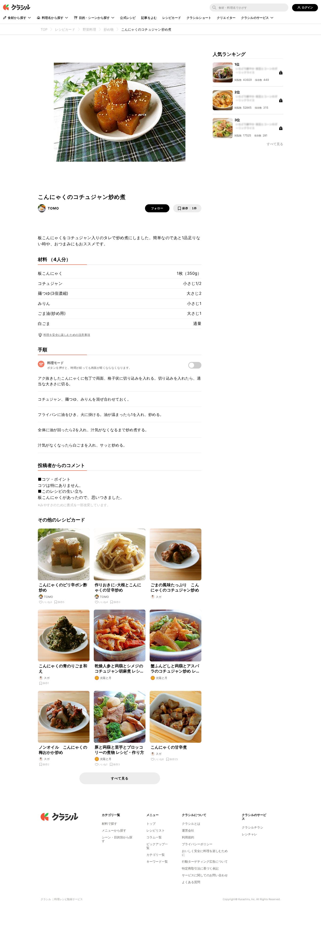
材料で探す (109, 823)
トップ (151, 823)
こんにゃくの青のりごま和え (63, 668)
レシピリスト (155, 830)
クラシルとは (191, 823)
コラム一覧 (154, 837)
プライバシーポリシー (197, 844)
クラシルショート (199, 18)
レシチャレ (249, 834)
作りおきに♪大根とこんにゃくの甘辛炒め (118, 587)
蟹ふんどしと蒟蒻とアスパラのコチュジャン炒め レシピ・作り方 (175, 669)
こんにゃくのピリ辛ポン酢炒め (63, 587)
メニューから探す (114, 830)
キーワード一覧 (157, 861)
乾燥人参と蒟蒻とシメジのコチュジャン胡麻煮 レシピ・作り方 (119, 669)
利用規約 (188, 837)
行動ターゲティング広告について (205, 861)
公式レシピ (128, 18)
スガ (159, 597)
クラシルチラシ (252, 827)
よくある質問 (191, 882)
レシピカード (171, 18)
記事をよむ (149, 18)
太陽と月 (106, 678)
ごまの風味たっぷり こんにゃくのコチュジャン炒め (175, 587)
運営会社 (188, 830)
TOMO (53, 208)
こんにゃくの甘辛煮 (169, 747)
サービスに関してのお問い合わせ (205, 875)
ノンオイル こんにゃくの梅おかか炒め (63, 750)
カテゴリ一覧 (155, 855)
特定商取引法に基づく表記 (200, 868)
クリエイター (226, 18)
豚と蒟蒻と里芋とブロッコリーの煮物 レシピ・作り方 (119, 750)
